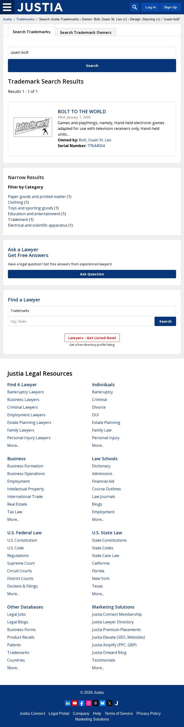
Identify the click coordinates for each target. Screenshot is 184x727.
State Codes (102, 548)
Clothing (15, 202)
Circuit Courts (19, 570)
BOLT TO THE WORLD (82, 111)
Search (92, 65)
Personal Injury (106, 437)
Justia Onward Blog (109, 652)
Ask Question (92, 274)
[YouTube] (75, 703)
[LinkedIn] (68, 703)
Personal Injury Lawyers (29, 437)
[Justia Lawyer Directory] (116, 703)
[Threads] (95, 703)
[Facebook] (82, 703)
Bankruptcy (102, 392)
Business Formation (25, 466)
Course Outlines (106, 489)
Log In (150, 7)
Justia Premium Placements (116, 629)
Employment (18, 481)
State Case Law (105, 555)
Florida (98, 570)
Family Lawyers (20, 430)
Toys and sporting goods (30, 208)
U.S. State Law (107, 532)
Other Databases (25, 607)
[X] (109, 703)
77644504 (96, 145)
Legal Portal (59, 713)
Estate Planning (106, 422)
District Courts (20, 578)
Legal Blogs (17, 622)
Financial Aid (103, 481)
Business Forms (21, 629)
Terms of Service (119, 713)
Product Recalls (20, 637)
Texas (97, 586)
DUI (95, 414)
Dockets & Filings (22, 586)
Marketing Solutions (113, 607)
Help (97, 713)
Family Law (101, 430)
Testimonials (103, 660)
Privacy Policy (149, 713)
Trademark (18, 219)
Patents (14, 644)
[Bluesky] (102, 703)
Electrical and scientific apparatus (37, 225)
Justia (7, 19)
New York (100, 578)
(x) (125, 19)
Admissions (102, 473)
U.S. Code (15, 548)
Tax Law (14, 511)
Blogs (97, 504)
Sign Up (170, 7)
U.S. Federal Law (24, 532)
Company (81, 713)
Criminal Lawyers (22, 407)
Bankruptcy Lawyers (25, 392)
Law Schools (105, 458)
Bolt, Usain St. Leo (95, 140)
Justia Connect (32, 713)
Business (16, 458)
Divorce (99, 407)
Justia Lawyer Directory (113, 622)
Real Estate (17, 504)
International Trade (25, 496)
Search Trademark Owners (85, 32)
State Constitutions (109, 540)
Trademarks (25, 19)
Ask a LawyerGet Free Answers (28, 252)
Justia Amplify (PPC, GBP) (114, 644)
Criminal (99, 399)
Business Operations (26, 473)
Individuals (103, 384)
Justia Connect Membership (117, 614)
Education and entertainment (34, 213)
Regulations (18, 555)
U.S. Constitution (22, 540)
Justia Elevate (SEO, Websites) (118, 637)
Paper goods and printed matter (37, 196)
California (100, 563)
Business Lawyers (23, 399)
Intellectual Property (25, 489)
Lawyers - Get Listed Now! (92, 337)
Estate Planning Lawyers (29, 422)
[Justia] (40, 7)
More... (13, 445)
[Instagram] (89, 703)
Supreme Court (21, 563)
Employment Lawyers (26, 414)
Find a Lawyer (24, 299)
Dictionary (101, 466)
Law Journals (103, 496)
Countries (16, 660)
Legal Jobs (16, 614)
